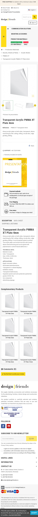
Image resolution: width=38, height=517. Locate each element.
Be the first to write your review (13, 374)
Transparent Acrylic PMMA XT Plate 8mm (10, 361)
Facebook (3, 426)
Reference (6, 127)
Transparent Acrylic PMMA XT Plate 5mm (10, 336)
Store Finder (5, 8)
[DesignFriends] (8, 19)
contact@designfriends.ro (10, 480)
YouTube (9, 426)
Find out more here (14, 515)
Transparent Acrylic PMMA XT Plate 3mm (28, 312)
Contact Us (6, 10)
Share (32, 146)
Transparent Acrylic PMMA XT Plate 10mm (28, 361)
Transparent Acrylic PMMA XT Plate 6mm (28, 336)
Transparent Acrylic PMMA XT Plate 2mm (10, 312)
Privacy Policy (31, 453)
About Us (16, 8)
